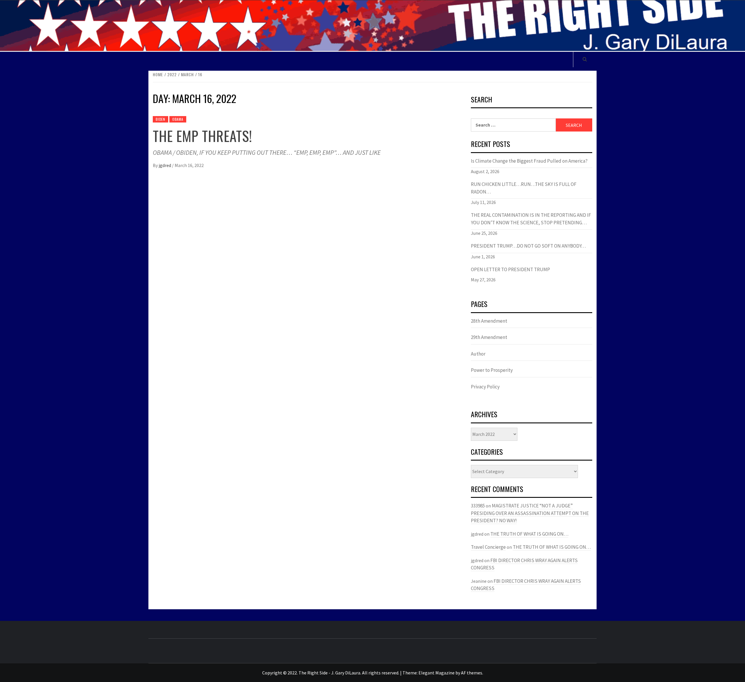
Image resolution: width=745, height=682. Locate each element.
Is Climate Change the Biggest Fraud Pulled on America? (529, 161)
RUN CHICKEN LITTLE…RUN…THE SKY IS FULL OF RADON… (524, 188)
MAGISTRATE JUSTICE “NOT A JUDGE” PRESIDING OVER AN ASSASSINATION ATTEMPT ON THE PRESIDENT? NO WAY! (530, 513)
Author (478, 354)
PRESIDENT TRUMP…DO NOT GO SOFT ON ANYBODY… (528, 246)
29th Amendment (489, 337)
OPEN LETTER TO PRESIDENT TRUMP (510, 269)
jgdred (165, 165)
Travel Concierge (488, 547)
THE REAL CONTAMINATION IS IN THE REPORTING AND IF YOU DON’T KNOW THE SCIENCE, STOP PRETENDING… (531, 219)
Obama (177, 119)
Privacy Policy (485, 386)
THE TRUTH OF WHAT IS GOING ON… (529, 534)
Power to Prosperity (492, 370)
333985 (478, 505)
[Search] (585, 59)
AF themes (471, 673)
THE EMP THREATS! (202, 135)
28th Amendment (489, 321)
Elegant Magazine (436, 673)
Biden (160, 119)
